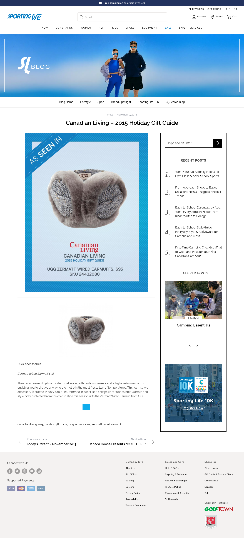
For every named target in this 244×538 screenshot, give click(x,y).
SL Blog (130, 480)
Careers (130, 487)
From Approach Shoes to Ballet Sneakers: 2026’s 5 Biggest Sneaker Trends (198, 192)
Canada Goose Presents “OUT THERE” (117, 442)
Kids (115, 27)
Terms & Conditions (136, 505)
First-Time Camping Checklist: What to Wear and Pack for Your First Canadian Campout (198, 252)
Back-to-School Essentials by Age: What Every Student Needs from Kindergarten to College (198, 212)
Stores (219, 16)
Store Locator (212, 468)
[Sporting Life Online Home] (24, 17)
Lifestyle (193, 318)
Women (86, 27)
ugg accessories (79, 424)
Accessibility (132, 499)
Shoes (130, 27)
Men (101, 27)
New (45, 27)
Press (110, 114)
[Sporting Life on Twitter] (17, 471)
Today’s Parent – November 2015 (51, 442)
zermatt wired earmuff (106, 424)
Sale (168, 27)
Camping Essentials (193, 325)
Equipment (149, 27)
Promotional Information (177, 493)
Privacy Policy (133, 493)
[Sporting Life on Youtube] (32, 471)
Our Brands (64, 27)
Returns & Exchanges (176, 480)
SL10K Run (131, 474)
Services (209, 487)
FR (235, 9)
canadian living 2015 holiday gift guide (42, 424)
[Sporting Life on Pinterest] (24, 471)
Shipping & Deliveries (176, 474)
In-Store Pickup (173, 487)
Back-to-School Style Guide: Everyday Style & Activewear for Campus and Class (196, 232)
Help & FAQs (171, 468)
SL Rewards (171, 499)
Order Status (211, 480)
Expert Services (190, 27)
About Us (130, 468)
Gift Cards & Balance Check (219, 474)
